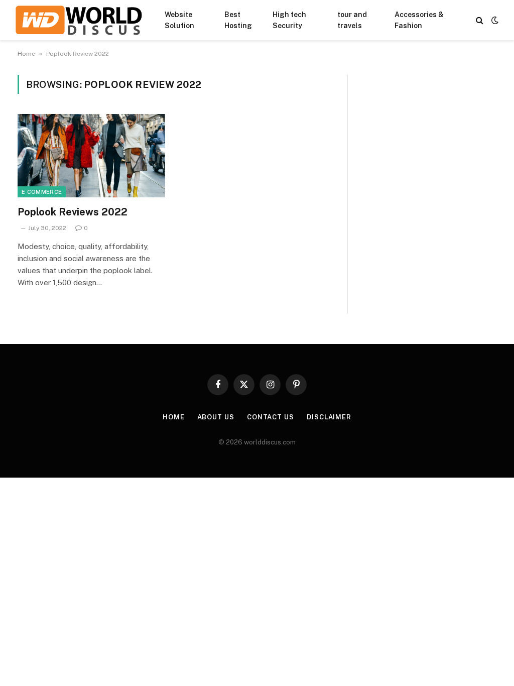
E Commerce (42, 192)
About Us (215, 417)
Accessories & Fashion (419, 20)
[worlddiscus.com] (78, 20)
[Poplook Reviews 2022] (91, 155)
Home (26, 53)
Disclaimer (329, 417)
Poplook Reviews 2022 (72, 212)
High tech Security (289, 20)
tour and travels (352, 20)
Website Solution (179, 20)
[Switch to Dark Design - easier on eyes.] (494, 20)
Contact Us (270, 417)
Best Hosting (238, 20)
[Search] (479, 20)
